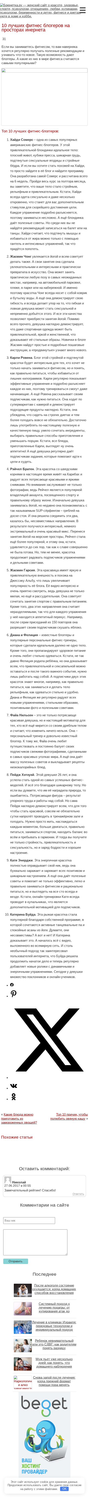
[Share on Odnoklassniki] (13, 1099)
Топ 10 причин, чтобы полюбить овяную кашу (69, 1116)
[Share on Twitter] (48, 1077)
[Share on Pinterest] (13, 996)
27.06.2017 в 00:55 (17, 1185)
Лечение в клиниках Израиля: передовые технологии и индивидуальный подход (54, 1325)
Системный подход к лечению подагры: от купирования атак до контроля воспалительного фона (54, 1311)
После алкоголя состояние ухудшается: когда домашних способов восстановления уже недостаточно (54, 1291)
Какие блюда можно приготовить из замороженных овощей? (19, 1118)
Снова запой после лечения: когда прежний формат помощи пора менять (54, 1381)
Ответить (78, 1194)
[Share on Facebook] (12, 985)
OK (64, 1488)
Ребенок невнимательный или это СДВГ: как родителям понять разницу (54, 1344)
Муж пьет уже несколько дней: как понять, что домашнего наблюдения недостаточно (54, 1364)
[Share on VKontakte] (13, 1088)
